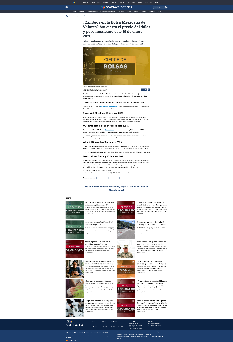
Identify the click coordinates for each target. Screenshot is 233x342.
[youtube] (76, 326)
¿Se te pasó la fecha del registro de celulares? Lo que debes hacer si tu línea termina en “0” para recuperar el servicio (100, 282)
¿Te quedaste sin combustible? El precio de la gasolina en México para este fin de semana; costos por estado (152, 282)
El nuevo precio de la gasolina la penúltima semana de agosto (97, 243)
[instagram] (70, 326)
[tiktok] (73, 326)
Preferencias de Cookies (134, 332)
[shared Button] (149, 90)
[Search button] (166, 7)
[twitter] (67, 326)
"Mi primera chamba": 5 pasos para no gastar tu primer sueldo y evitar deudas (100, 302)
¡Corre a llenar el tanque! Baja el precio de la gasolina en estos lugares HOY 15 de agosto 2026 (151, 302)
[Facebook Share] (142, 90)
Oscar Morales (102, 90)
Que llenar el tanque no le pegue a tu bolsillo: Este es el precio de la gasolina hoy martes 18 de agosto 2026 (151, 203)
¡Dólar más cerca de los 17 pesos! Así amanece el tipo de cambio (99, 223)
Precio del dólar (114, 178)
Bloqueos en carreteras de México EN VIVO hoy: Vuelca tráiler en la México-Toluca (151, 223)
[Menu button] (73, 7)
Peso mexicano (102, 178)
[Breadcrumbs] (67, 16)
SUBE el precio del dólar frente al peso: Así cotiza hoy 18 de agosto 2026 (100, 203)
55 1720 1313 (151, 325)
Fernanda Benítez (93, 90)
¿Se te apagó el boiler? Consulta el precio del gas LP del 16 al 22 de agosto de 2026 (151, 262)
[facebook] (79, 326)
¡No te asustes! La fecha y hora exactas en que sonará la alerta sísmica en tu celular (99, 262)
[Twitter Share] (145, 90)
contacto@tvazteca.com (154, 323)
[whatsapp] (82, 326)
